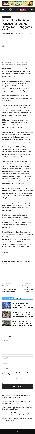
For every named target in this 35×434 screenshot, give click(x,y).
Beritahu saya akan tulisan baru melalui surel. (16, 383)
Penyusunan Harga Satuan (23, 261)
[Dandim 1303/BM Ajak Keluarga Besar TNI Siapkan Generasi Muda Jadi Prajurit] (6, 323)
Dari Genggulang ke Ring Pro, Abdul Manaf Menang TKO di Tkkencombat (17, 419)
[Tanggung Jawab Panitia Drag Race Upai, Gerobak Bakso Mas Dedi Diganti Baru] (6, 314)
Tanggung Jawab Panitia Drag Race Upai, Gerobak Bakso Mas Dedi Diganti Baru (22, 314)
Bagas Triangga (10, 33)
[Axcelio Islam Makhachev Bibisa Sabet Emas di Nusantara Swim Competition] (6, 305)
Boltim (9, 14)
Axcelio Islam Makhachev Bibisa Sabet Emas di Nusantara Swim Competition (22, 305)
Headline (9, 17)
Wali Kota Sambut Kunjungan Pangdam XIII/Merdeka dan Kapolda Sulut (27, 289)
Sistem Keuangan (7, 263)
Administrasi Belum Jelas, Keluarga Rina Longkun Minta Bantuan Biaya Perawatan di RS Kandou (16, 414)
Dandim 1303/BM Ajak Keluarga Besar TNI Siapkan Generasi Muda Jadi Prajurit (22, 323)
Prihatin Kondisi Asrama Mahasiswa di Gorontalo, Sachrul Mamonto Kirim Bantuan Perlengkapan (9, 289)
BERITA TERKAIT (8, 298)
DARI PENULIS (19, 298)
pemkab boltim (11, 261)
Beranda (4, 14)
